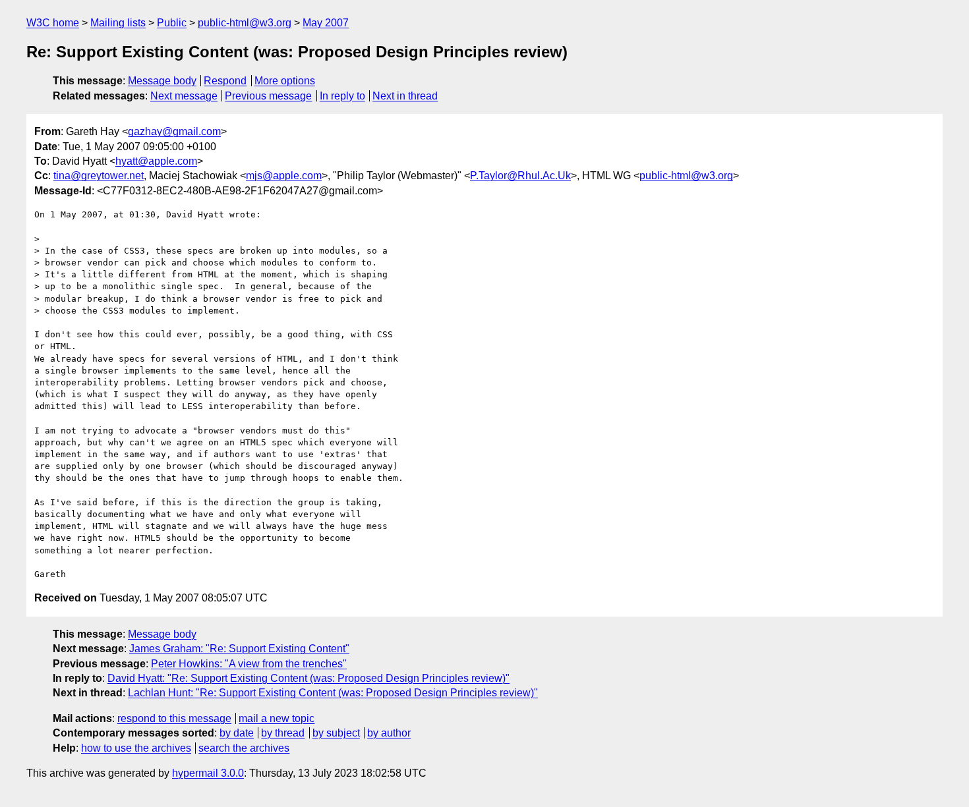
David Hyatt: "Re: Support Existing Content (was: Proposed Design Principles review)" (308, 678)
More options (284, 80)
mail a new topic (276, 718)
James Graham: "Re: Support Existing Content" (239, 648)
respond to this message (174, 718)
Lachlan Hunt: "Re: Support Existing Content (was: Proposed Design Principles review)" (333, 692)
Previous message (268, 95)
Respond (225, 80)
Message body (162, 80)
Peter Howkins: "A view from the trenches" (249, 663)
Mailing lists (118, 22)
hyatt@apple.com (156, 161)
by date (237, 732)
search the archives (243, 748)
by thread (283, 732)
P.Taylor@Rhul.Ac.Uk (520, 175)
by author (389, 732)
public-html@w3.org (244, 22)
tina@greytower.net (98, 175)
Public (172, 22)
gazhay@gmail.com (174, 131)
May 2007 (326, 22)
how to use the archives (136, 748)
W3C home (52, 22)
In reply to (342, 95)
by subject (336, 732)
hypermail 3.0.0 (208, 773)
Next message (184, 95)
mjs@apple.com (284, 175)
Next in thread (405, 95)
